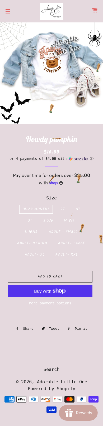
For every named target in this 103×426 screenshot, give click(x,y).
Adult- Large (72, 243)
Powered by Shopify (51, 388)
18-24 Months (36, 209)
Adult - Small (63, 232)
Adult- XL (35, 254)
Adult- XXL (66, 254)
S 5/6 (48, 220)
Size (51, 197)
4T (78, 209)
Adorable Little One (62, 381)
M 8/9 (69, 220)
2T (62, 209)
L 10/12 (31, 232)
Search (51, 369)
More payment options (50, 303)
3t (30, 220)
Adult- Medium (32, 243)
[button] (51, 158)
